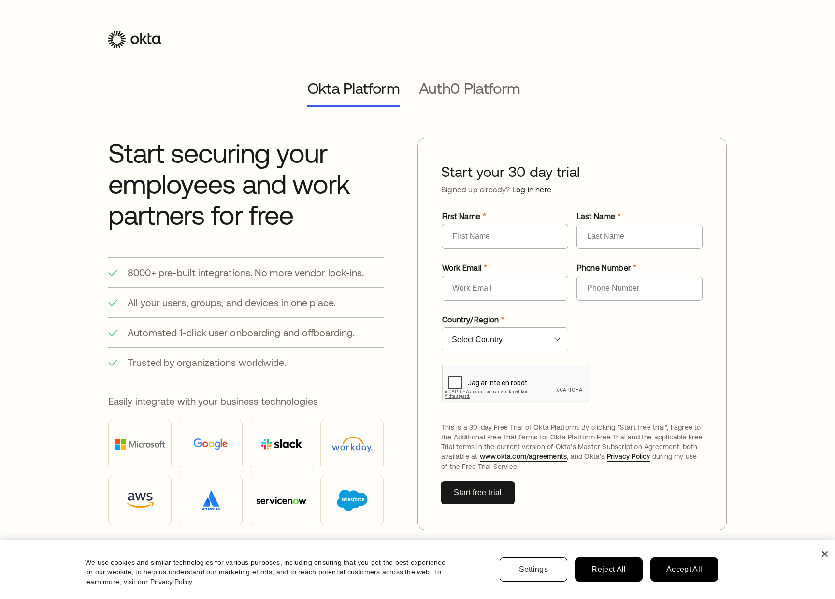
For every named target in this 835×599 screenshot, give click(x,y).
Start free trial (478, 492)
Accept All (684, 569)
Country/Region (470, 319)
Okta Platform (353, 88)
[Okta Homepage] (134, 46)
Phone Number (604, 267)
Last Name (596, 216)
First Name (461, 216)
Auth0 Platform (470, 88)
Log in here (531, 189)
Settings (533, 569)
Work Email (461, 267)
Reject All (608, 569)
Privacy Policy (628, 456)
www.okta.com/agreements (523, 456)
